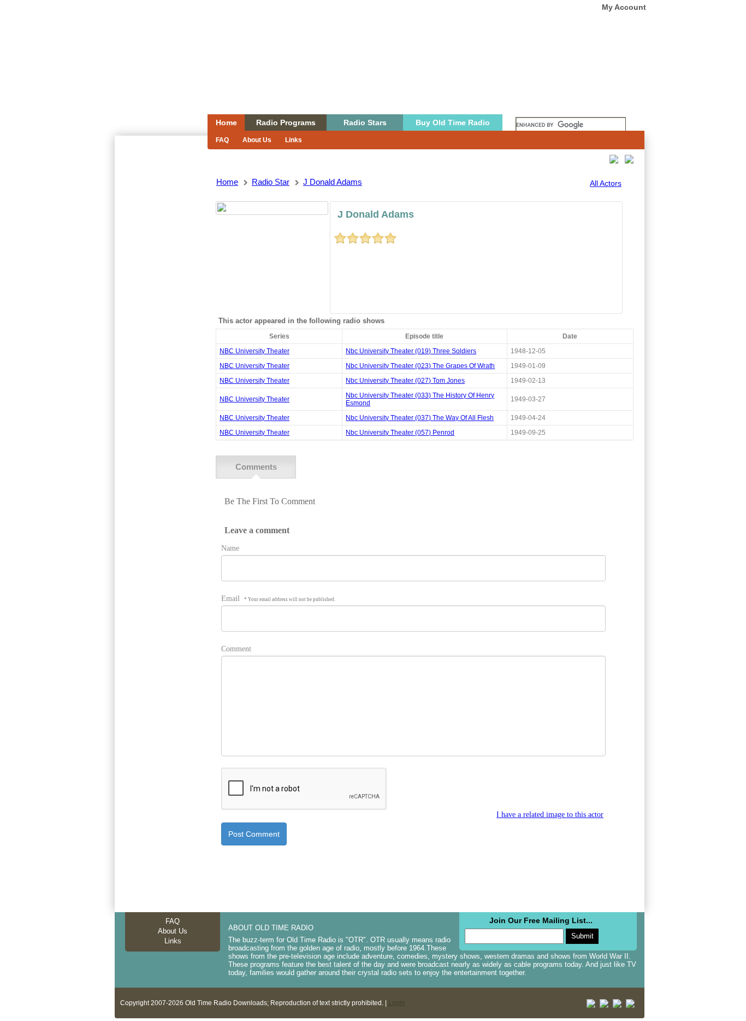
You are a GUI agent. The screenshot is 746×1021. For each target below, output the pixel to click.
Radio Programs (286, 122)
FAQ (222, 140)
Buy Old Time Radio (453, 122)
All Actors (605, 183)
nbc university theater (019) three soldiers (411, 351)
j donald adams (332, 181)
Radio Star (270, 181)
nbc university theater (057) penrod (400, 432)
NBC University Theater (254, 351)
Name (230, 548)
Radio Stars (365, 122)
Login (396, 1003)
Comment (236, 649)
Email (278, 598)
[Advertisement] (160, 332)
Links (293, 140)
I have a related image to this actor (549, 814)
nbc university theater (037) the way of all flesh (420, 418)
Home (153, 78)
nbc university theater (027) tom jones (405, 380)
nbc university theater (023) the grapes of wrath (420, 366)
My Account (624, 7)
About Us (256, 140)
